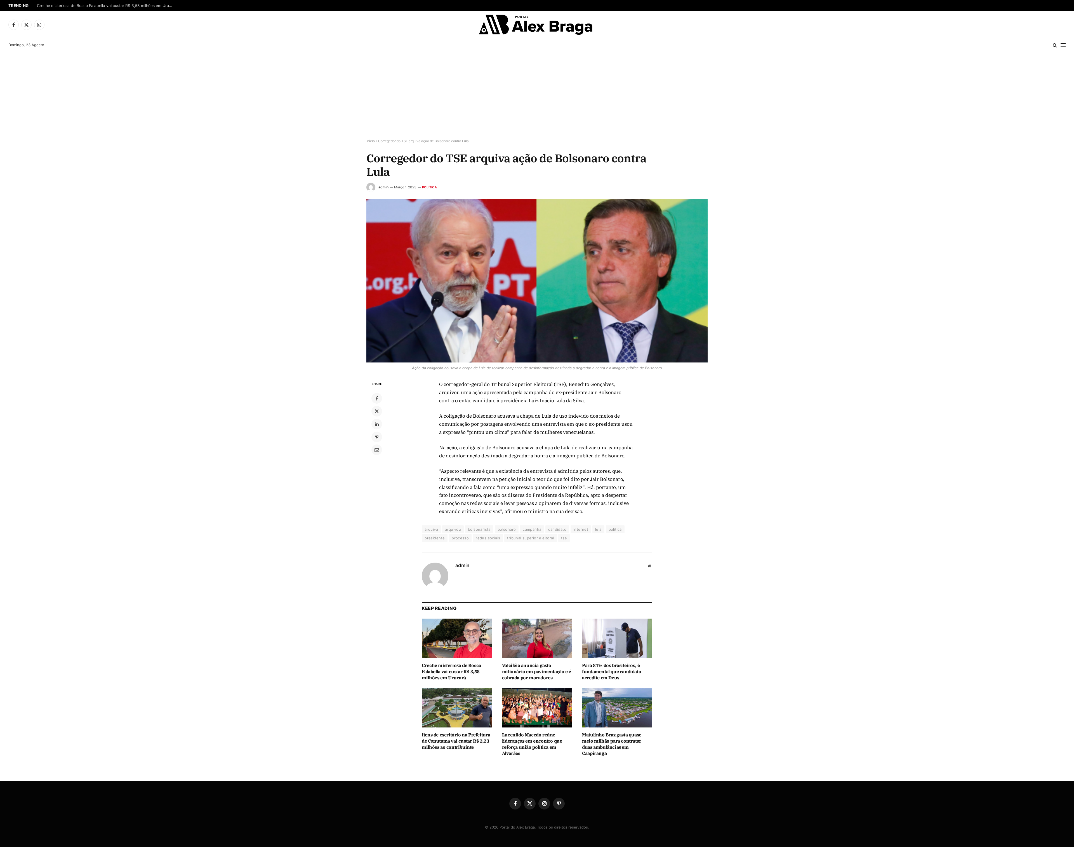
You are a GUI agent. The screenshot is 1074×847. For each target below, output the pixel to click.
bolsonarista (479, 529)
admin (383, 187)
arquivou (453, 529)
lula (598, 529)
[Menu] (1063, 45)
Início (370, 141)
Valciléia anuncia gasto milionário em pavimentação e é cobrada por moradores (536, 671)
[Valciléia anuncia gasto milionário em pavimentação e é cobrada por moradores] (537, 638)
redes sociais (488, 538)
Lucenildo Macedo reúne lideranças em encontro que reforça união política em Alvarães (532, 744)
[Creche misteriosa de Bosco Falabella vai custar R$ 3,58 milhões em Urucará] (457, 638)
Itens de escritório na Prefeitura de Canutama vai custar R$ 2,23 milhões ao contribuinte (456, 741)
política (615, 529)
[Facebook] (376, 398)
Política (429, 187)
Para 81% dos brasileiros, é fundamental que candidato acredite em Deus (611, 671)
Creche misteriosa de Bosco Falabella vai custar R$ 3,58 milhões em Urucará (107, 5)
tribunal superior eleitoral (530, 538)
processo (460, 538)
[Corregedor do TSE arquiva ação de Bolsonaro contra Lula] (537, 280)
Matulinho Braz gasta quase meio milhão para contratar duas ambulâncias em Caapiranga (611, 744)
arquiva (431, 529)
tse (564, 538)
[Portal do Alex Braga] (537, 24)
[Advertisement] (537, 94)
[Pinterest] (376, 437)
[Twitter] (376, 411)
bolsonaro (507, 529)
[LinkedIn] (376, 424)
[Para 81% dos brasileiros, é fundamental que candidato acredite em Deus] (617, 638)
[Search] (1055, 45)
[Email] (376, 449)
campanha (532, 529)
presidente (435, 538)
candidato (557, 529)
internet (580, 529)
